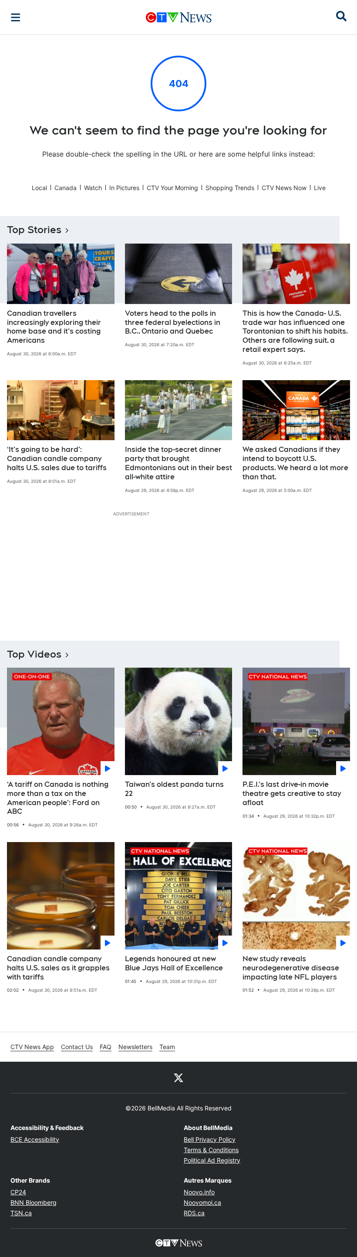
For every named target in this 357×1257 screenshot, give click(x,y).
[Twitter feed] (178, 1077)
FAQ (105, 1046)
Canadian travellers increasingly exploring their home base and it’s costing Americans (54, 326)
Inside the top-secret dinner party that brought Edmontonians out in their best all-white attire (178, 463)
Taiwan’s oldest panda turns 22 (174, 789)
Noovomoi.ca (202, 1202)
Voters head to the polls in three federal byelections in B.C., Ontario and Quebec (172, 322)
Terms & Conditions (211, 1149)
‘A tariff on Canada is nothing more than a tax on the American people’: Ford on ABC (57, 798)
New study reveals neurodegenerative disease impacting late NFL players (290, 968)
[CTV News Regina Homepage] (179, 17)
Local (39, 187)
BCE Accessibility (34, 1139)
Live (320, 187)
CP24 (18, 1192)
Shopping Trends (229, 187)
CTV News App (32, 1046)
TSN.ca (21, 1213)
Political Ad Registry (212, 1160)
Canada (65, 187)
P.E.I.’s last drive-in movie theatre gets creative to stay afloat (291, 793)
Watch (93, 187)
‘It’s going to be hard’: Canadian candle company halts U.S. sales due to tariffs (57, 458)
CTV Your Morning (172, 187)
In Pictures (124, 187)
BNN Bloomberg (33, 1202)
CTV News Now (284, 187)
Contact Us (77, 1046)
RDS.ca (194, 1213)
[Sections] (15, 17)
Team (167, 1046)
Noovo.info (199, 1192)
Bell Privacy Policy (210, 1139)
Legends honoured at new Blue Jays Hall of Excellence (174, 963)
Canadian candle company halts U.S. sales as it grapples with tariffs (58, 968)
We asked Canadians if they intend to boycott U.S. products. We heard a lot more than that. (295, 463)
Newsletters (135, 1046)
